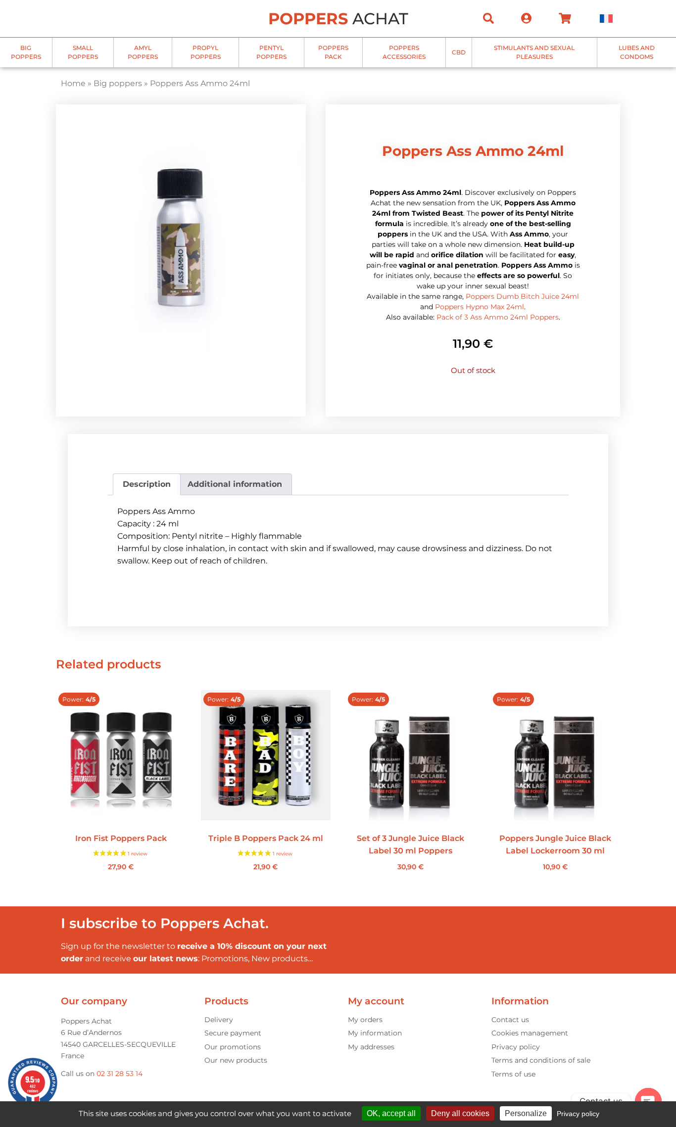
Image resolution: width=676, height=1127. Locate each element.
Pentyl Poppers (271, 52)
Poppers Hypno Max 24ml (479, 306)
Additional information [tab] (235, 484)
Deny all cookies (460, 1113)
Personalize (526, 1113)
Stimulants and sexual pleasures (534, 52)
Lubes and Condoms (637, 52)
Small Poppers (83, 52)
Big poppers (26, 52)
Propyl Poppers (206, 52)
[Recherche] (488, 18)
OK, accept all (391, 1113)
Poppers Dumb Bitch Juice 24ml (522, 296)
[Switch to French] (606, 18)
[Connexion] (526, 18)
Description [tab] (147, 484)
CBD (459, 52)
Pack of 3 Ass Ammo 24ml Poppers (497, 317)
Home (73, 83)
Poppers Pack (333, 52)
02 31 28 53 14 (120, 1073)
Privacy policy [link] (578, 1114)
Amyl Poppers (143, 52)
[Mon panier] (565, 18)
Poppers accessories (404, 52)
